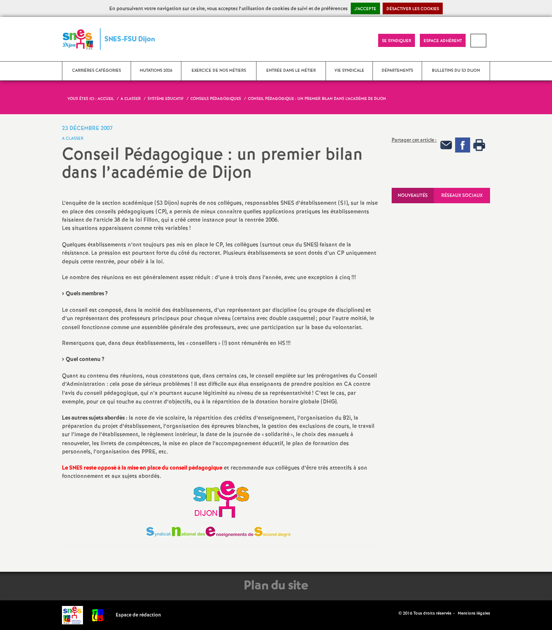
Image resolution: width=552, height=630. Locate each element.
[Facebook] (462, 144)
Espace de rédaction (138, 615)
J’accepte (365, 9)
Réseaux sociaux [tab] (462, 195)
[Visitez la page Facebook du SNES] (393, 613)
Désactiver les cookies (412, 9)
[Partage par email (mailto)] (446, 144)
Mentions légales (474, 613)
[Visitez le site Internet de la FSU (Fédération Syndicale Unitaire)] (98, 615)
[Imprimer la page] (479, 144)
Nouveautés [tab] (413, 195)
